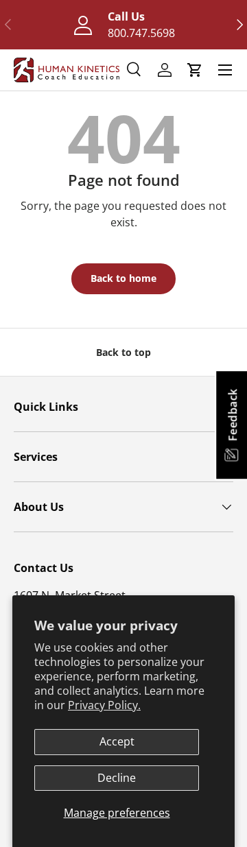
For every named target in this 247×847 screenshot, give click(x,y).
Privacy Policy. (104, 705)
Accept (116, 741)
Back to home (123, 278)
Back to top (123, 352)
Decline (116, 777)
